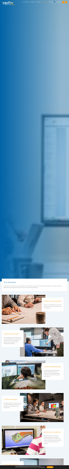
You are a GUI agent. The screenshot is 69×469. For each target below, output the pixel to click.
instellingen (42, 467)
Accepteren (50, 467)
